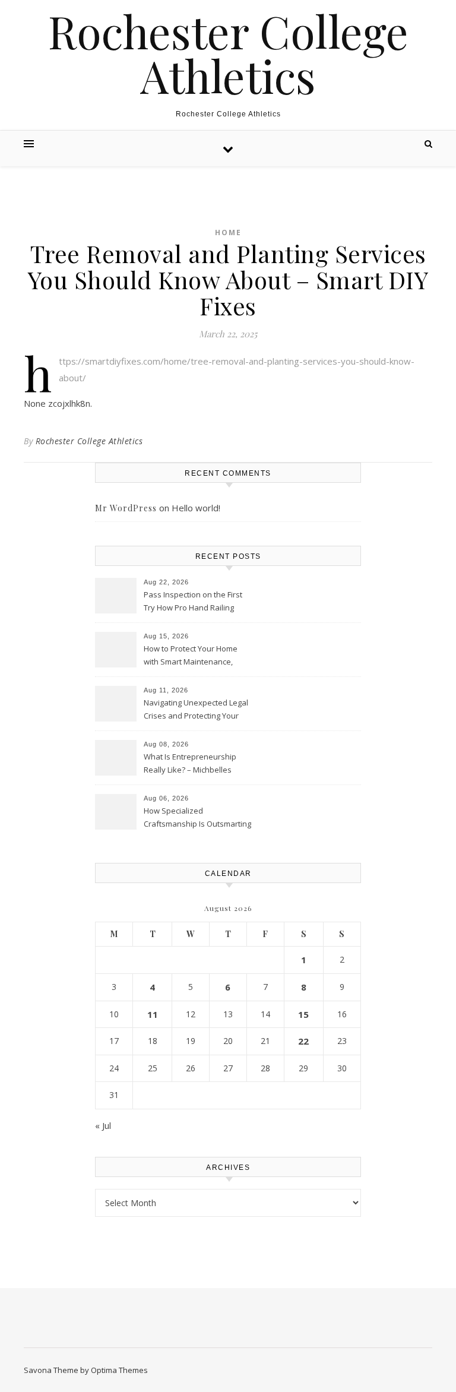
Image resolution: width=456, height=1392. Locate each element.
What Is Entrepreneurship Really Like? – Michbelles (190, 763)
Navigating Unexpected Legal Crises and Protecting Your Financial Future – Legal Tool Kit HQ (196, 710)
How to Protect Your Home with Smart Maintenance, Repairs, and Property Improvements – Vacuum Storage (191, 656)
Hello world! (196, 508)
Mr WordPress (126, 508)
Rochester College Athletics (228, 53)
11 (152, 1014)
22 (303, 1041)
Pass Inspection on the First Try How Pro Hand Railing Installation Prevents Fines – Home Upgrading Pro (194, 602)
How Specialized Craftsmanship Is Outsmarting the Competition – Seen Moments (197, 818)
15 (303, 1014)
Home (228, 232)
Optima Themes (119, 1370)
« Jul (103, 1125)
